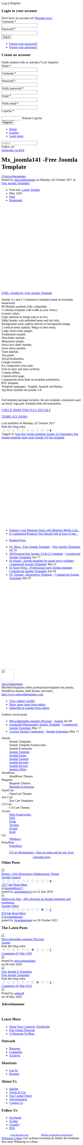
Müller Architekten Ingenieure (57, 1134)
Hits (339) (26, 953)
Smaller (35, 189)
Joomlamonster (23, 920)
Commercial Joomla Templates (28, 564)
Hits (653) (26, 986)
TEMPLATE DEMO (15, 416)
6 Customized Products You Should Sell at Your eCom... (43, 533)
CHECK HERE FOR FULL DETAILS (26, 410)
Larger (26, 189)
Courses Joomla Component (26, 731)
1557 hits (7, 884)
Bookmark (15, 200)
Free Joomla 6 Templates (17, 971)
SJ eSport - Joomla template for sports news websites (41, 560)
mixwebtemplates (25, 179)
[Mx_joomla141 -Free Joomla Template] (27, 293)
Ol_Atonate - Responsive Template (30, 574)
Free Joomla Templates (16, 183)
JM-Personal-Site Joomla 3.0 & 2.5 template (36, 553)
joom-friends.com (19, 1134)
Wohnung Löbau (12, 1138)
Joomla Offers (10, 906)
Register (7, 122)
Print (12, 196)
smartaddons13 (23, 891)
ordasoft (19, 993)
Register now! (44, 18)
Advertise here (41, 857)
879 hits (6, 913)
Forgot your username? (23, 47)
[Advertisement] (41, 246)
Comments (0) (10, 953)
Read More (20, 884)
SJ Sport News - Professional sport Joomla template (40, 567)
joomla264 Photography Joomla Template (34, 724)
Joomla (58, 721)
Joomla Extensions (57, 731)
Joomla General (11, 877)
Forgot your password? (23, 43)
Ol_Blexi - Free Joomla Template (29, 546)
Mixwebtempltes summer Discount (30, 721)
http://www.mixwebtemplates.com (22, 694)
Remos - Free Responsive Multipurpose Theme (30, 874)
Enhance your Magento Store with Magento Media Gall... (44, 530)
